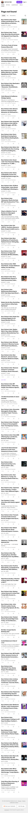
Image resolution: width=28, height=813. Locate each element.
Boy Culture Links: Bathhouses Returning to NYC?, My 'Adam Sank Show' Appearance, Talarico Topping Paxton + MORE (10, 291)
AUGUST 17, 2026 (6, 165)
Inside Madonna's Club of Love (9, 641)
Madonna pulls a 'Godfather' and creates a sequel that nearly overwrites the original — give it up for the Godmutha (10, 787)
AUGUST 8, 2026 (5, 269)
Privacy (19, 801)
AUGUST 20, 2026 (6, 127)
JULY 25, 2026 (4, 480)
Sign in (25, 2)
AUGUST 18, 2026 (6, 152)
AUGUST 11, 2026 (6, 243)
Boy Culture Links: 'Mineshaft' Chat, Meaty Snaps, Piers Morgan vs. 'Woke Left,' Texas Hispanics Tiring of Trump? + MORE (10, 668)
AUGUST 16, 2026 (6, 178)
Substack (6, 810)
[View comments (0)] (8, 29)
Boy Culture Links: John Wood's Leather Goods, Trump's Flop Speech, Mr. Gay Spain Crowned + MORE (10, 606)
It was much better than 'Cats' (8, 584)
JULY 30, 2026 (4, 415)
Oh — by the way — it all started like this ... (9, 544)
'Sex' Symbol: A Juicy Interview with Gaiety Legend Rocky (10, 502)
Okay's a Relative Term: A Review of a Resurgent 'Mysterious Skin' (9, 212)
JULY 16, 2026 (4, 622)
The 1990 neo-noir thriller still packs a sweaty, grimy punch (9, 308)
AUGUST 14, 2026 (6, 204)
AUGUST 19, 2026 (6, 140)
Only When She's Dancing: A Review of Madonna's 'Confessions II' (10, 783)
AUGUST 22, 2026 (6, 89)
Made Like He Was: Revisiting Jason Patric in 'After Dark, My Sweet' (10, 304)
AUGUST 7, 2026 (5, 282)
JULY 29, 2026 (4, 427)
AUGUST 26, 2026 (6, 38)
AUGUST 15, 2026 (6, 191)
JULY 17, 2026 (4, 609)
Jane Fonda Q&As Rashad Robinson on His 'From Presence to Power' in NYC (9, 449)
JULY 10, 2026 (4, 710)
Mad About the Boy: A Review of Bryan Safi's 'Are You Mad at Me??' (10, 580)
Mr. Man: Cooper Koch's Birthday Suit (8, 630)
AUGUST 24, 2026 (6, 76)
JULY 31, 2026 (4, 389)
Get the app (21, 806)
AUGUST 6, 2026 (5, 295)
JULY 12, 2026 (4, 684)
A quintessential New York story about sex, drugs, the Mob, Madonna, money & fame (9, 506)
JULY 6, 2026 (4, 761)
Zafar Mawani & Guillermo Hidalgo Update (9, 97)
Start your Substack (10, 806)
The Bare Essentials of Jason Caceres (10, 397)
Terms (23, 801)
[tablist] (8, 15)
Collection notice (14, 802)
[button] (2, 5)
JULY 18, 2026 (4, 597)
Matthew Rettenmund (12, 26)
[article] (14, 24)
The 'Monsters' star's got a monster (10, 633)
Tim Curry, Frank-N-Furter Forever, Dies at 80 (9, 46)
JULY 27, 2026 (4, 467)
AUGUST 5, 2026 (5, 322)
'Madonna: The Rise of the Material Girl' (9, 541)
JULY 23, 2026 (4, 533)
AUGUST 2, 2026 (5, 360)
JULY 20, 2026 (4, 571)
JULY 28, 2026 (4, 440)
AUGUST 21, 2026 (6, 114)
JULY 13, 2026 (4, 671)
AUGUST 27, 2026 (6, 25)
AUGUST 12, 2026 (6, 231)
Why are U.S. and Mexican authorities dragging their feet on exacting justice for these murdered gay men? (10, 100)
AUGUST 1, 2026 (5, 373)
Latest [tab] (3, 15)
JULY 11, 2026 (4, 697)
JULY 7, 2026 (4, 748)
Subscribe (19, 2)
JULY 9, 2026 (4, 723)
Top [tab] (7, 15)
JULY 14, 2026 (4, 659)
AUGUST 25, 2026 (6, 63)
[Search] (25, 15)
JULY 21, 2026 (4, 558)
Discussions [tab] (12, 15)
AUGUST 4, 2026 (5, 335)
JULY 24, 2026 (4, 520)
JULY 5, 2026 (4, 774)
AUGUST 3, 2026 (5, 347)
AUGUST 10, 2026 (6, 256)
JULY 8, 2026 (4, 735)
